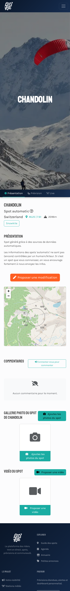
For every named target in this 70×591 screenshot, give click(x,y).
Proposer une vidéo (52, 472)
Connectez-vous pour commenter (48, 364)
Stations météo (13, 586)
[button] (35, 316)
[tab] (14, 193)
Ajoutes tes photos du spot (52, 415)
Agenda (45, 549)
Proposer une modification (37, 277)
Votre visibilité (13, 580)
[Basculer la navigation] (63, 6)
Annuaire (45, 555)
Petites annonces (49, 561)
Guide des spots (49, 543)
